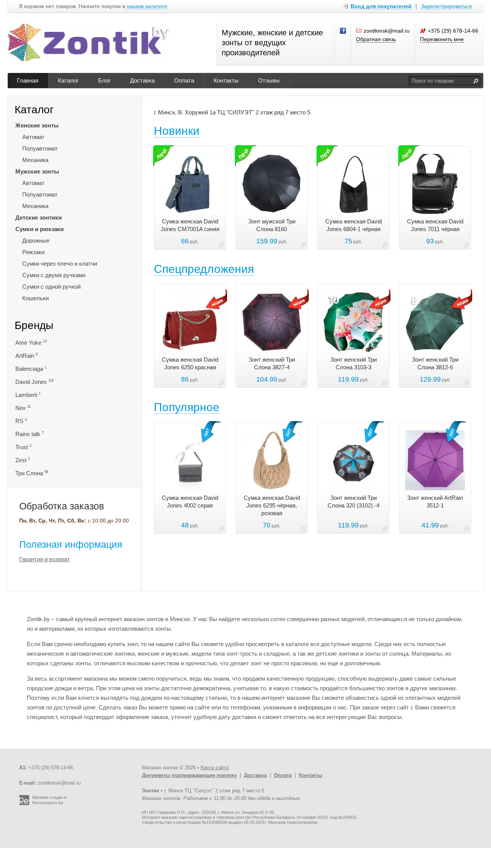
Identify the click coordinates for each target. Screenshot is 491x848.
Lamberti (28, 395)
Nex (23, 408)
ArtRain (26, 355)
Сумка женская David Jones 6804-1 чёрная (353, 225)
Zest (22, 460)
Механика (35, 160)
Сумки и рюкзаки (39, 229)
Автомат (33, 137)
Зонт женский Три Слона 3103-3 (353, 363)
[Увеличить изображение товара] (221, 246)
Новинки (176, 130)
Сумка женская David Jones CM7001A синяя (190, 225)
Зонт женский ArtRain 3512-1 (435, 501)
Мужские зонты (37, 171)
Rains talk (29, 434)
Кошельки (35, 298)
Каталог (68, 80)
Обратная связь (376, 39)
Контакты (226, 80)
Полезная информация (70, 544)
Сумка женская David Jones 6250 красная (190, 363)
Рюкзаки (33, 252)
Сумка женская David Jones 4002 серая (190, 501)
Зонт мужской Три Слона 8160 (271, 225)
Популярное (186, 407)
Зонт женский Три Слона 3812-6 (435, 363)
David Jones (34, 382)
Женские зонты (37, 125)
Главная (27, 80)
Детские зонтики (38, 217)
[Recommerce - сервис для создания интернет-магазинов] (24, 803)
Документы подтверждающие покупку (189, 775)
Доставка (142, 80)
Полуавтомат (40, 148)
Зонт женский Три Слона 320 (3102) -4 (353, 501)
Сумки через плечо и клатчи (59, 263)
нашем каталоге (147, 6)
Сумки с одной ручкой (51, 286)
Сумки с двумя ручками (53, 275)
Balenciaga (30, 368)
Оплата (184, 80)
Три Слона (31, 473)
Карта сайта (215, 767)
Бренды (34, 325)
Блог (104, 80)
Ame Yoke (31, 342)
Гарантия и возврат (44, 559)
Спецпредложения (204, 269)
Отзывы (269, 80)
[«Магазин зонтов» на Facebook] (343, 31)
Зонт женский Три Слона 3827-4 (272, 363)
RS (21, 421)
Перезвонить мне (442, 39)
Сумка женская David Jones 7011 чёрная (435, 225)
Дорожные (35, 240)
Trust (23, 447)
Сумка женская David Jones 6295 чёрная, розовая (272, 505)
